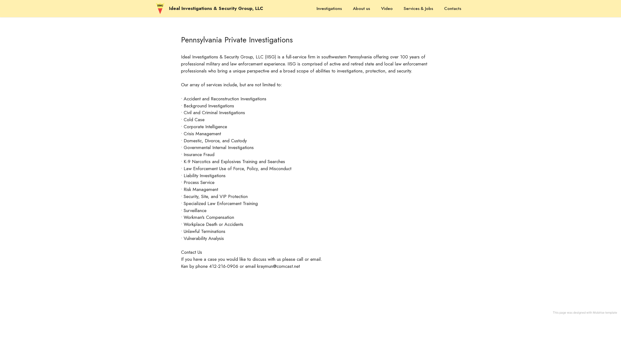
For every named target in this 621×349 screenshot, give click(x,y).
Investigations (329, 8)
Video (387, 8)
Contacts (452, 8)
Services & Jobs (418, 8)
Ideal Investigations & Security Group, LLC (216, 8)
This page (559, 312)
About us (361, 8)
